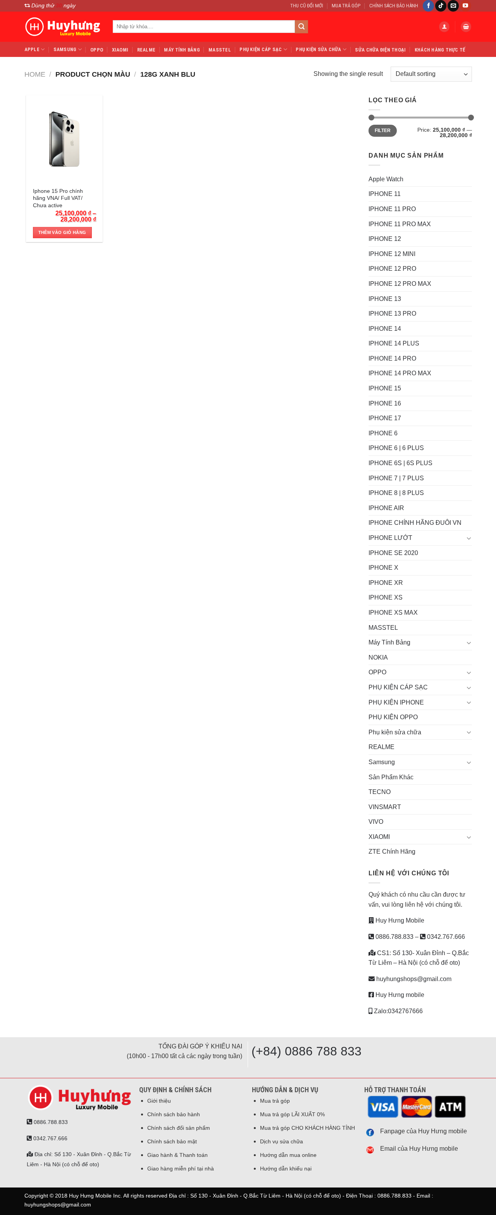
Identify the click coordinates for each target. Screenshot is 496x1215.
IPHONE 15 (385, 388)
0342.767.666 (445, 936)
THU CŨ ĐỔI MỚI (306, 6)
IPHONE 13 (385, 299)
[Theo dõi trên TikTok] (440, 6)
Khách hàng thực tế (440, 50)
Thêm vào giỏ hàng (62, 232)
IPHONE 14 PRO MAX (400, 373)
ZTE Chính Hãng (392, 851)
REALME (146, 50)
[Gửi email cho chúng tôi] (453, 6)
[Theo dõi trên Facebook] (428, 6)
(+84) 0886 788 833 (306, 1051)
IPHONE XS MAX (393, 612)
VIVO (376, 821)
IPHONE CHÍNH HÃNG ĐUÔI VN (415, 522)
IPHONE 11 (385, 194)
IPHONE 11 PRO (392, 209)
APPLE (32, 49)
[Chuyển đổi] (469, 538)
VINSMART (385, 807)
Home (34, 74)
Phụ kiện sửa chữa (318, 49)
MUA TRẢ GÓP (346, 6)
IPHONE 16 (385, 403)
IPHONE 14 (385, 328)
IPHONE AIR (386, 508)
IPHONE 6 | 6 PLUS (396, 448)
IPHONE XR (386, 582)
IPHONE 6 (383, 433)
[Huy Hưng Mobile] (62, 26)
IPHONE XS (386, 597)
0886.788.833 (393, 936)
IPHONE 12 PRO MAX (400, 283)
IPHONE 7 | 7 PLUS (396, 478)
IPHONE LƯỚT (390, 537)
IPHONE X (383, 567)
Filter (383, 130)
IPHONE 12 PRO (392, 268)
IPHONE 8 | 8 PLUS (396, 493)
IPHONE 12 (385, 238)
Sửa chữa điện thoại (380, 50)
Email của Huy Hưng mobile (419, 1148)
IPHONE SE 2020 (393, 553)
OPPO (96, 50)
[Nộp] (301, 26)
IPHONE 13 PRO (392, 313)
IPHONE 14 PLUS (394, 343)
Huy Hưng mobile (399, 995)
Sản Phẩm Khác (391, 777)
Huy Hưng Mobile (399, 920)
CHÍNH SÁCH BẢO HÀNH (393, 6)
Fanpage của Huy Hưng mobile (423, 1131)
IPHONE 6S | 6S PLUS (400, 463)
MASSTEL (219, 50)
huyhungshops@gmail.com (413, 979)
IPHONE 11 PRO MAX (400, 224)
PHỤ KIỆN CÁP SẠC (260, 49)
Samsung (65, 49)
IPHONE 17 (385, 418)
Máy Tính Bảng (182, 50)
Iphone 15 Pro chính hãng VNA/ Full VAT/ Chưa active (58, 198)
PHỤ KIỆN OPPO (393, 717)
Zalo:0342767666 (397, 1011)
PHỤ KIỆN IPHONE (396, 702)
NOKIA (378, 657)
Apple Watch (386, 179)
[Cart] (466, 26)
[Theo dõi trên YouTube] (465, 6)
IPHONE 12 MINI (392, 254)
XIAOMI (120, 50)
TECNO (380, 792)
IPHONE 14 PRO (392, 358)
